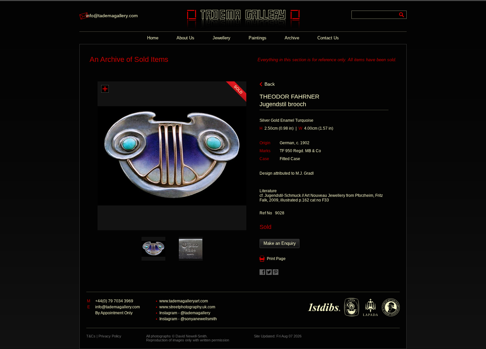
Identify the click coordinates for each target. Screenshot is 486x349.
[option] (153, 249)
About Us (185, 37)
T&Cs (91, 336)
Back (269, 84)
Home (152, 37)
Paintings (257, 37)
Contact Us (328, 37)
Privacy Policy (110, 336)
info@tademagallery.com (112, 15)
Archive (292, 37)
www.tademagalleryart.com (183, 301)
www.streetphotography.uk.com (187, 307)
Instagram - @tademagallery (184, 313)
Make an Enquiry (279, 243)
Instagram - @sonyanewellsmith (188, 319)
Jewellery (221, 37)
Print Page (276, 258)
